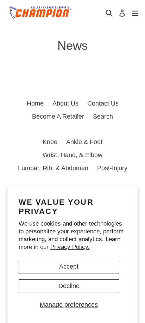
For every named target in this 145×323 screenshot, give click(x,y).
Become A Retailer (58, 116)
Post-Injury (112, 168)
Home (35, 103)
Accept (68, 266)
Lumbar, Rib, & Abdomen (53, 168)
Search (103, 116)
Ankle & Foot (84, 141)
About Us (65, 103)
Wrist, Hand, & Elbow (72, 154)
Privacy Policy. (70, 247)
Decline (69, 285)
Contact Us (103, 103)
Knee (50, 141)
